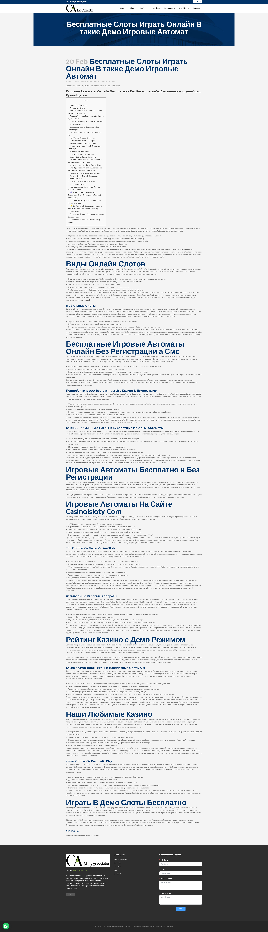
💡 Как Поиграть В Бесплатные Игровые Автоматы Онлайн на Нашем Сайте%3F (85, 207)
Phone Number (166, 879)
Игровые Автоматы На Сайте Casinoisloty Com (85, 134)
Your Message (166, 893)
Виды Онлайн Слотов (78, 105)
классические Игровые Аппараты (83, 140)
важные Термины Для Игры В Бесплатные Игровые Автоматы (85, 123)
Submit (180, 909)
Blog (115, 870)
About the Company (120, 859)
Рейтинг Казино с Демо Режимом (83, 143)
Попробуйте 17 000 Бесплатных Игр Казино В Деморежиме (86, 117)
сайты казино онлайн (83, 300)
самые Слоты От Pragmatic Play (82, 154)
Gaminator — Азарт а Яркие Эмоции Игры (85, 165)
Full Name (164, 860)
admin (93, 81)
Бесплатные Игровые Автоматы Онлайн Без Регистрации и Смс (85, 112)
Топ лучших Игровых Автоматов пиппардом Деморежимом (86, 215)
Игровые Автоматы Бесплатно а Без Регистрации (83, 128)
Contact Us (117, 874)
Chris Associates (115, 926)
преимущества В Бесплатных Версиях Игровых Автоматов (84, 188)
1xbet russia (84, 81)
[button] (6, 926)
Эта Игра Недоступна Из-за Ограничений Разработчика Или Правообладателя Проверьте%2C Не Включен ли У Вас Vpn (85, 171)
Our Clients (117, 866)
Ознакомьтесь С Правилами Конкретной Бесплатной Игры (84, 202)
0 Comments (102, 81)
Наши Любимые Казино (79, 151)
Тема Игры (74, 211)
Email (163, 869)
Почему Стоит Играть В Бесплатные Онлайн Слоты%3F (83, 177)
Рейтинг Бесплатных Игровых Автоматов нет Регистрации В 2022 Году (85, 161)
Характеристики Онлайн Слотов (82, 181)
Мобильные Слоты (77, 108)
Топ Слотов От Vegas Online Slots (82, 138)
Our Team (117, 863)
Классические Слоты (78, 184)
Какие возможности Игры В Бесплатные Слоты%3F (84, 147)
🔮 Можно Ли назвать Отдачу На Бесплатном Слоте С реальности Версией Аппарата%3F (84, 195)
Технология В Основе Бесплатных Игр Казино (84, 221)
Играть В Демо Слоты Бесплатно (83, 157)
